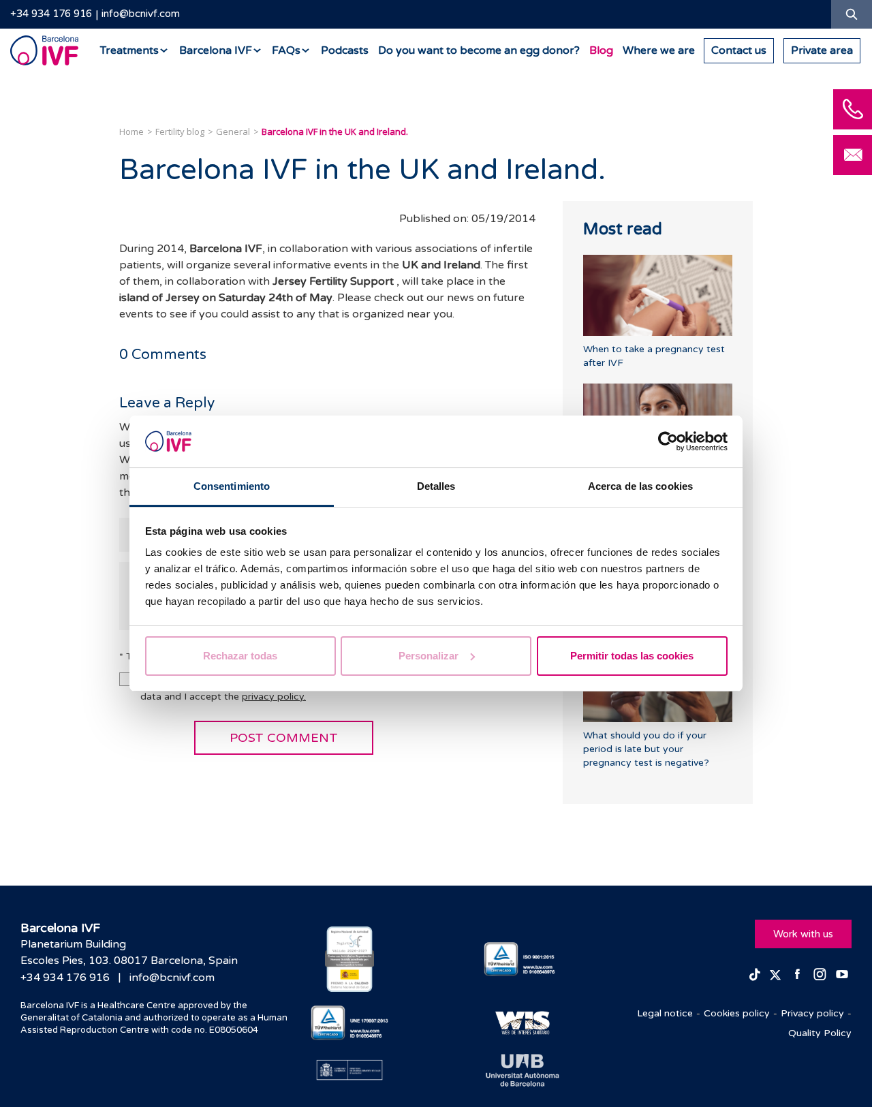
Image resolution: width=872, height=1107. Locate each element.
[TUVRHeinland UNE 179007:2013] (350, 1022)
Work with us (803, 934)
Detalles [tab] (436, 486)
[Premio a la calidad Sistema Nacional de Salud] (350, 959)
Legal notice (665, 1013)
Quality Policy (820, 1033)
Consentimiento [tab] (231, 486)
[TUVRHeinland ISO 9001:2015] (523, 959)
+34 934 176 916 (51, 13)
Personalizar (428, 655)
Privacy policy (812, 1013)
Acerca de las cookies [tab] (640, 486)
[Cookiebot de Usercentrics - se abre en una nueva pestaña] (668, 441)
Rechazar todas (240, 655)
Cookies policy (737, 1013)
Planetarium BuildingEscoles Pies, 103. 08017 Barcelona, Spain (129, 952)
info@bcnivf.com (141, 13)
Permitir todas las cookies (632, 655)
